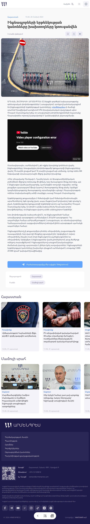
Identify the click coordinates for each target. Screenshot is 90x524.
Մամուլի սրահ (37, 282)
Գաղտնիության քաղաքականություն (22, 456)
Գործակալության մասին (16, 437)
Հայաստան (36, 276)
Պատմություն (11, 441)
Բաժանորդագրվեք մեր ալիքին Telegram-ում (47, 264)
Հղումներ (9, 444)
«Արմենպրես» (59, 107)
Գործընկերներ (12, 448)
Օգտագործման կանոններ (17, 452)
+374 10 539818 (35, 472)
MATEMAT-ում (80, 517)
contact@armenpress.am (39, 477)
